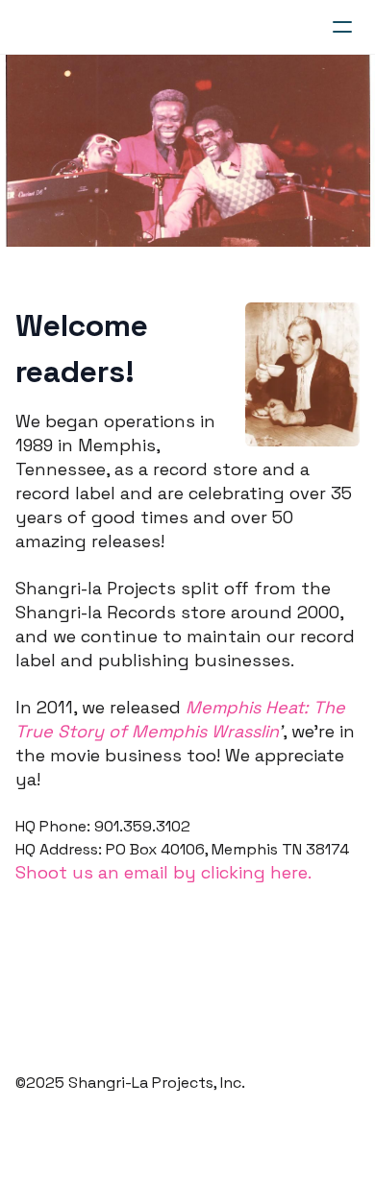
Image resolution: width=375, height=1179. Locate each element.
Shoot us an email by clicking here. (163, 872)
